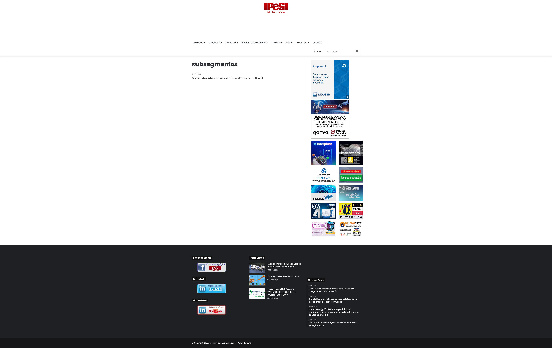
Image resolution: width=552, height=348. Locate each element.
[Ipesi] (276, 7)
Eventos (276, 43)
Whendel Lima (244, 343)
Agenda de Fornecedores (254, 43)
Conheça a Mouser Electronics (283, 276)
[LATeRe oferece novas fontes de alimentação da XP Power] (257, 268)
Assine (289, 43)
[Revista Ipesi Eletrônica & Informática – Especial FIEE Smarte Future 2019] (257, 293)
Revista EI (231, 43)
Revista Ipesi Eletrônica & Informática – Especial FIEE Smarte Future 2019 (281, 292)
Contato (317, 43)
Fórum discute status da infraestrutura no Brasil (227, 78)
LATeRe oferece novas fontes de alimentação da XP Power (284, 265)
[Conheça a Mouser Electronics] (257, 280)
